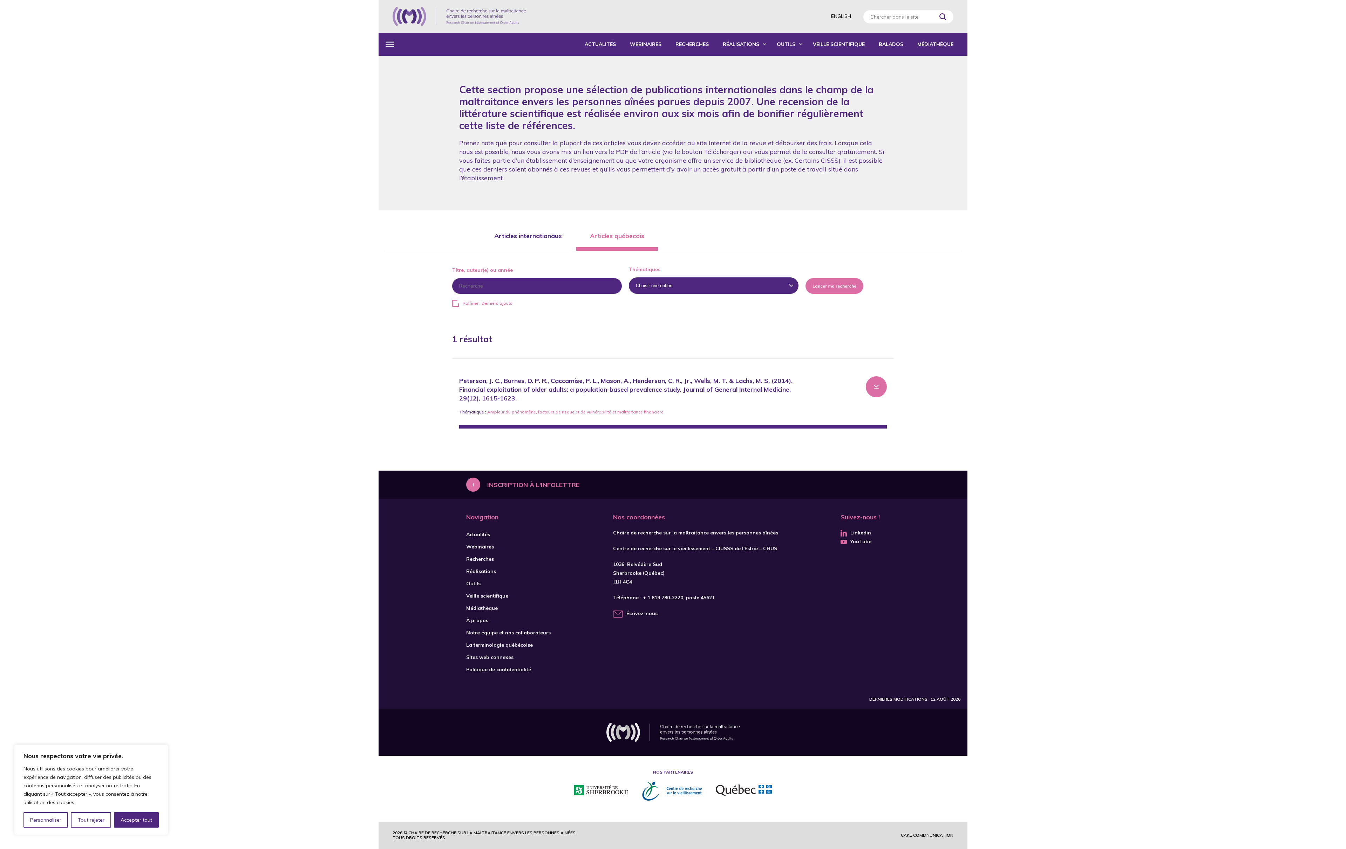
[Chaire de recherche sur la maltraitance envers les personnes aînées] (459, 16)
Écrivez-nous (642, 613)
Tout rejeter (91, 820)
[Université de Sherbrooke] (601, 791)
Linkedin (860, 533)
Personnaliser (45, 820)
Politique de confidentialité (498, 669)
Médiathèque (935, 44)
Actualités (600, 44)
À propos (477, 620)
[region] (91, 789)
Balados (891, 44)
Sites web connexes (490, 657)
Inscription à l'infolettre (533, 484)
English (841, 16)
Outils (786, 44)
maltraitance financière (640, 412)
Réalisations (741, 44)
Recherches (692, 44)
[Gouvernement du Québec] (744, 791)
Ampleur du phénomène (511, 412)
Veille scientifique (839, 44)
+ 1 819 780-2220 (663, 597)
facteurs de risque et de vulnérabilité (574, 412)
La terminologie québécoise (499, 645)
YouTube (860, 541)
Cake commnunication (927, 835)
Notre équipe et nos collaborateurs (508, 632)
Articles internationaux (528, 236)
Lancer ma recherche (834, 286)
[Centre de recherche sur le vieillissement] (672, 791)
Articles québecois (617, 236)
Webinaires (645, 44)
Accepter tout (136, 820)
